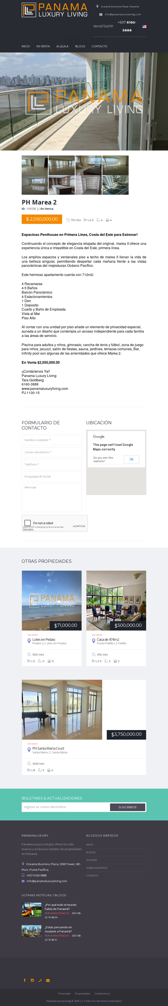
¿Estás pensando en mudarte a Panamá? (58, 929)
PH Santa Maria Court (48, 748)
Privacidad (64, 993)
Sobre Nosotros (96, 867)
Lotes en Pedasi (43, 639)
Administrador (59, 913)
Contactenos (102, 993)
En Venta (43, 46)
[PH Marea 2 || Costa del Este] (35, 158)
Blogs (80, 46)
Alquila (62, 46)
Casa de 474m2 (108, 639)
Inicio (26, 46)
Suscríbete (128, 807)
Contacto (99, 46)
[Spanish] (143, 26)
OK (131, 459)
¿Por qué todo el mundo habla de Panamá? (61, 907)
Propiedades (82, 993)
